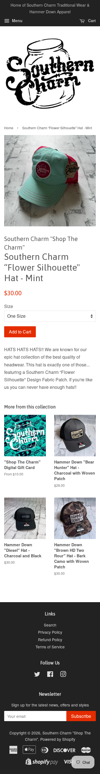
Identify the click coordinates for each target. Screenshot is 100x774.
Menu (16, 20)
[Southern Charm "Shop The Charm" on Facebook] (50, 675)
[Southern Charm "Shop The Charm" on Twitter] (37, 675)
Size (8, 306)
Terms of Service (50, 646)
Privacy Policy (50, 632)
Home (8, 127)
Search (50, 625)
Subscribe (81, 716)
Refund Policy (50, 639)
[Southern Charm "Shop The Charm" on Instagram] (63, 675)
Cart (91, 20)
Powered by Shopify (57, 739)
